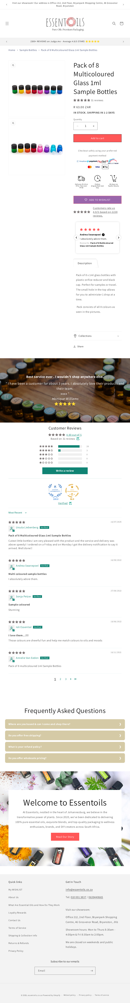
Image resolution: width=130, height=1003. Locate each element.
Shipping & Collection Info (22, 935)
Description (85, 263)
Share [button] (80, 346)
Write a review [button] (65, 470)
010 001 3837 (78, 897)
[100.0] (55, 491)
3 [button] (66, 679)
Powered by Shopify (51, 995)
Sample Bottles (28, 50)
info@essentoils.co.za (79, 889)
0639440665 (96, 897)
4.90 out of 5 (74, 435)
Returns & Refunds (18, 943)
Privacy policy (85, 995)
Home (11, 50)
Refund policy (70, 995)
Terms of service (102, 995)
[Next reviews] (118, 237)
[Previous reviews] (76, 237)
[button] (7, 23)
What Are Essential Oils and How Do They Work (34, 905)
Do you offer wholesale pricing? (27, 758)
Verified (63, 503)
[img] (16, 522)
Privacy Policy (15, 950)
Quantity (77, 119)
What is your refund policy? (25, 746)
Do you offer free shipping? (24, 735)
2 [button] (60, 679)
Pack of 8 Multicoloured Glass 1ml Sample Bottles (69, 50)
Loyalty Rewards (17, 912)
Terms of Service (17, 927)
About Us (13, 897)
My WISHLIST (15, 889)
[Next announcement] (123, 4)
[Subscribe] (91, 971)
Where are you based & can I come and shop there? (39, 724)
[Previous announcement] (6, 4)
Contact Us (14, 920)
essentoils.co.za (35, 995)
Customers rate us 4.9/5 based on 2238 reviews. (105, 211)
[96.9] (72, 491)
